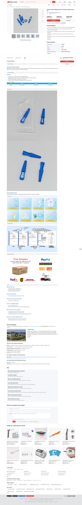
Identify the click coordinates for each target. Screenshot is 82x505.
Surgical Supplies (10, 484)
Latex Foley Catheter (15, 356)
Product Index (57, 498)
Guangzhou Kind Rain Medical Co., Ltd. (54, 12)
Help (58, 4)
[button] (64, 2)
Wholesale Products (41, 498)
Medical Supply (18, 6)
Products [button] (22, 1)
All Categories (10, 4)
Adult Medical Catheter (57, 489)
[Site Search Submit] (54, 2)
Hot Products (21, 498)
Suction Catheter (18, 358)
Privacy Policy (55, 501)
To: (11, 411)
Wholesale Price (47, 498)
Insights (61, 498)
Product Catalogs (20, 469)
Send (14, 421)
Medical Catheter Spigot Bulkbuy (29, 491)
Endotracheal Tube (30, 356)
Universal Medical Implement (23, 484)
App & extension (63, 4)
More (7, 493)
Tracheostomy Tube (46, 356)
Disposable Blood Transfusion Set (56, 484)
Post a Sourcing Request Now (33, 421)
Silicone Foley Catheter (22, 356)
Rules (74, 4)
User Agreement (46, 501)
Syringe (16, 484)
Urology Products (43, 471)
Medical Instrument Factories (40, 489)
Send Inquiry (53, 20)
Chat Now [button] (69, 20)
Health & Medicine (12, 6)
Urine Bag (14, 358)
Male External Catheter (52, 356)
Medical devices (26, 471)
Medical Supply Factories (30, 489)
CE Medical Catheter (49, 489)
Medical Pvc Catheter (11, 491)
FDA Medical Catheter (19, 491)
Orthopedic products (61, 474)
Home (8, 6)
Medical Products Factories (21, 489)
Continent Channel (52, 498)
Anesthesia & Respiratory (61, 471)
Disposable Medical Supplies (25, 6)
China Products (26, 498)
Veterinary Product (26, 474)
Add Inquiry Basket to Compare (26, 39)
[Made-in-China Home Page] (12, 2)
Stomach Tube (23, 358)
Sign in (74, 2)
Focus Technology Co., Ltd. (34, 501)
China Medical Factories (11, 489)
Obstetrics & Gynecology (44, 474)
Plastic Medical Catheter (66, 489)
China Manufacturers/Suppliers (33, 498)
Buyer (53, 4)
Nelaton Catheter (9, 358)
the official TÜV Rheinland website (34, 326)
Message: (10, 413)
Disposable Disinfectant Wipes (45, 484)
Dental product (9, 474)
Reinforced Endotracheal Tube (37, 356)
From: (11, 408)
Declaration (50, 501)
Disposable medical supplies (11, 471)
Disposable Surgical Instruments (34, 484)
